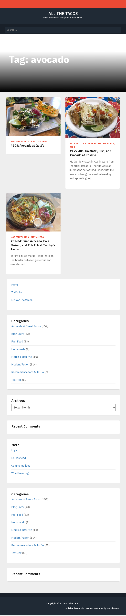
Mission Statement (22, 300)
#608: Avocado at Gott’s (27, 145)
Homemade (18, 349)
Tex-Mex (16, 379)
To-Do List (17, 292)
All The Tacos (63, 13)
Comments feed (20, 465)
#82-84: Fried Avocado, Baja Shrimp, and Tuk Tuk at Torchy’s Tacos (32, 245)
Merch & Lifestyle (21, 356)
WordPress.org (20, 473)
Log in (14, 450)
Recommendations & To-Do (27, 372)
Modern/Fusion (20, 364)
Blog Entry (17, 333)
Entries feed (18, 458)
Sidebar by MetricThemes (79, 608)
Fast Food (17, 341)
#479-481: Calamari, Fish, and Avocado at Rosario (90, 153)
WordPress (113, 608)
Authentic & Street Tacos (26, 326)
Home (15, 284)
